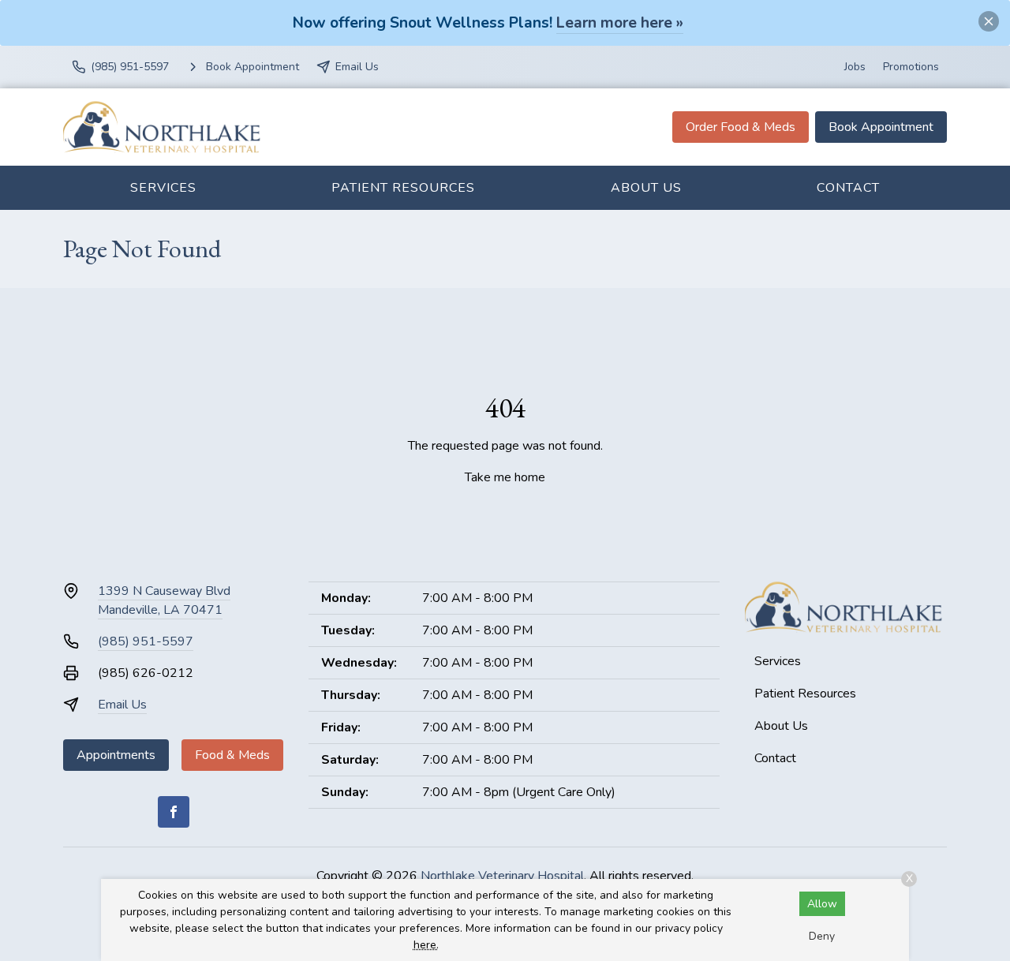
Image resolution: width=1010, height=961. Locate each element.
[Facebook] (173, 812)
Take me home (505, 477)
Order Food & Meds (740, 127)
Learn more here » (619, 22)
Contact (848, 187)
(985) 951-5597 (145, 641)
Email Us (122, 704)
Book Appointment (881, 127)
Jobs (855, 66)
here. (426, 944)
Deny (822, 936)
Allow (822, 903)
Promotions (911, 66)
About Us (646, 187)
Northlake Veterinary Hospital (502, 875)
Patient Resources (403, 187)
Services (163, 187)
